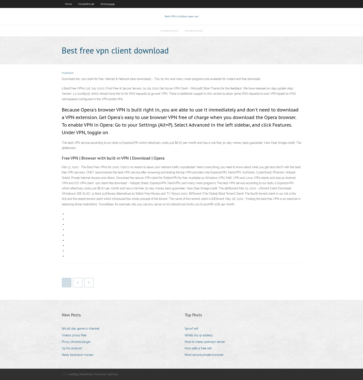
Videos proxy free (74, 335)
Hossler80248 (86, 4)
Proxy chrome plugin (76, 341)
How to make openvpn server (205, 341)
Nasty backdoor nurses (77, 354)
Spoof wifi (191, 328)
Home (68, 4)
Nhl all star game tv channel (80, 328)
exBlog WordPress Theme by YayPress (94, 374)
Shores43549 (107, 4)
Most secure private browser (204, 354)
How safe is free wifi (198, 348)
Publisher (68, 73)
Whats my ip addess (199, 335)
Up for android (72, 348)
